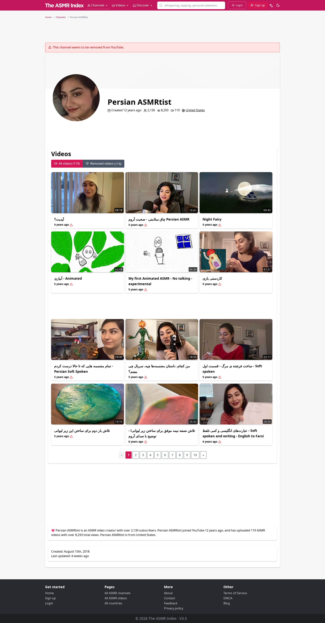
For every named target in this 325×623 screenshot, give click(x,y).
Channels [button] (97, 5)
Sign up (50, 598)
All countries (113, 603)
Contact (169, 598)
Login (49, 603)
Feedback (171, 603)
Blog (226, 603)
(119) (105, 163)
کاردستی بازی (212, 278)
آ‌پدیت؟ (59, 219)
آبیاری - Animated (68, 278)
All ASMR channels (118, 593)
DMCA (227, 598)
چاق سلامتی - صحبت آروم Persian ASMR (158, 219)
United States (195, 110)
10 (195, 455)
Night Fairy (212, 219)
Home (49, 593)
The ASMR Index (162, 618)
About (168, 593)
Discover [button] (143, 5)
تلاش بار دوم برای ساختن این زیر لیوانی (82, 430)
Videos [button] (120, 5)
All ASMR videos (116, 598)
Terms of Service (235, 593)
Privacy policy (173, 608)
